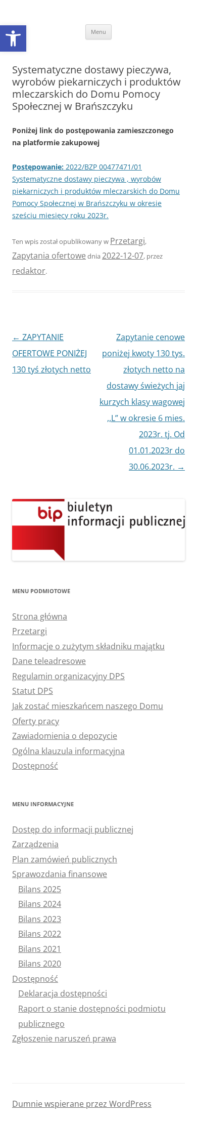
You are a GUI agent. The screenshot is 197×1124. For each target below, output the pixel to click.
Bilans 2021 (39, 948)
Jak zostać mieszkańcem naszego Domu (87, 706)
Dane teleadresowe (49, 661)
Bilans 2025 (39, 889)
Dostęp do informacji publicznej (72, 829)
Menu (98, 31)
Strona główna (39, 616)
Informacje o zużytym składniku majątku (88, 646)
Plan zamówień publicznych (64, 859)
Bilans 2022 (39, 933)
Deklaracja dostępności (62, 993)
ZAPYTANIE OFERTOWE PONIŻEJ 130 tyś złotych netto (51, 353)
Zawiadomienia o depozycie (64, 735)
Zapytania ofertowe (49, 255)
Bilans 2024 (39, 903)
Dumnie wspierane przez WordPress (82, 1103)
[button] (13, 38)
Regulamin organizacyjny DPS (68, 676)
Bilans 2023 (39, 919)
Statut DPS (32, 690)
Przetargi (127, 240)
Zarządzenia (35, 844)
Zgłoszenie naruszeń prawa (64, 1038)
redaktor (28, 270)
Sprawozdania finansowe (59, 874)
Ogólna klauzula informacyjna (68, 751)
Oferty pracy (35, 721)
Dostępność (35, 765)
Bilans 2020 (39, 963)
